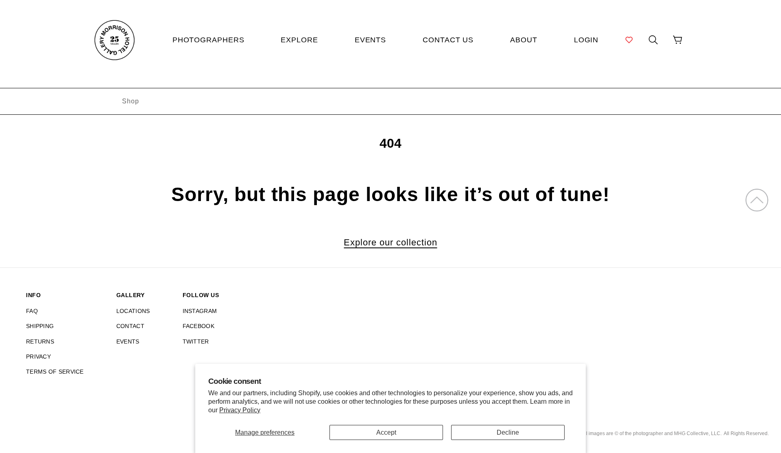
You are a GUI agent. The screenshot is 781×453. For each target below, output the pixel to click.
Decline (508, 432)
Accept (386, 432)
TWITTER (196, 341)
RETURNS (40, 341)
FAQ (32, 311)
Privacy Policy (239, 410)
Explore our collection (390, 242)
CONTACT (130, 326)
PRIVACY (38, 356)
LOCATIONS (133, 311)
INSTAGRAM (200, 311)
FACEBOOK (198, 326)
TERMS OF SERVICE (55, 371)
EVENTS (128, 341)
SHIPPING (40, 326)
